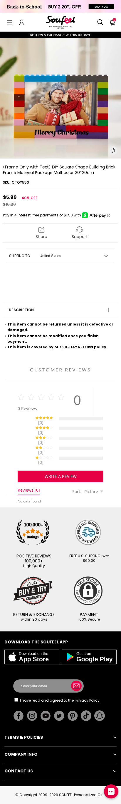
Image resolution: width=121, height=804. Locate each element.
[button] (9, 22)
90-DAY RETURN (77, 347)
